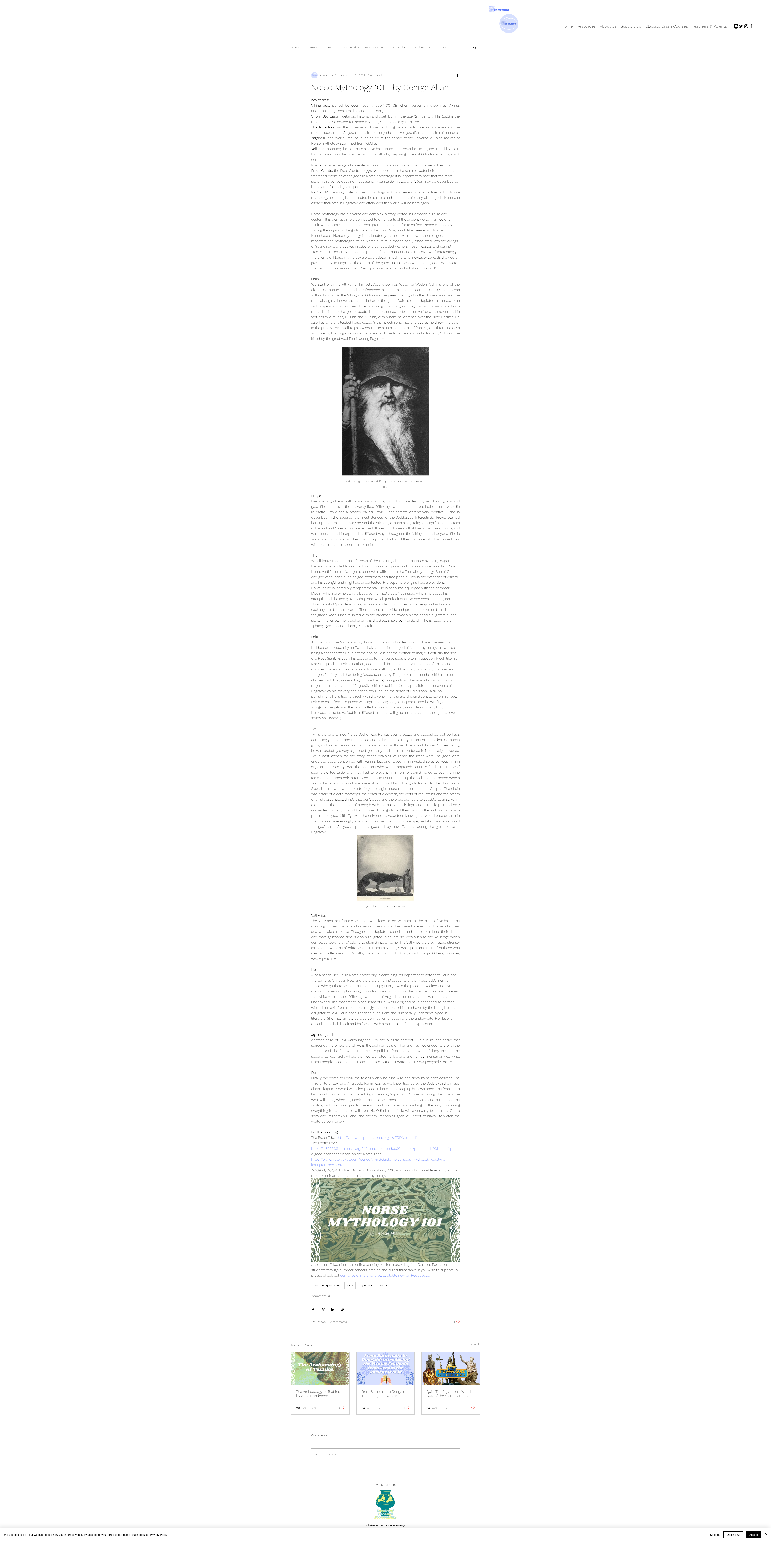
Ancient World (321, 1295)
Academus (385, 1484)
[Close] (766, 1534)
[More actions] (457, 75)
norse (383, 1285)
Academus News (424, 47)
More (446, 47)
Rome (331, 47)
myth (350, 1285)
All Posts (296, 47)
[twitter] (741, 26)
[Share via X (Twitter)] (323, 1309)
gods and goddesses (327, 1285)
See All (475, 1344)
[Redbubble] (736, 26)
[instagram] (746, 26)
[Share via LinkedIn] (333, 1309)
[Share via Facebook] (313, 1309)
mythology (366, 1285)
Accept (753, 1535)
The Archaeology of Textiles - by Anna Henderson (319, 1393)
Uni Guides (399, 47)
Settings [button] (715, 1535)
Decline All (733, 1535)
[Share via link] (343, 1309)
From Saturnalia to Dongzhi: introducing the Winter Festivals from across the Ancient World (383, 1393)
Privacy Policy (158, 1535)
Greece (314, 47)
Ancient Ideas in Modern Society (363, 47)
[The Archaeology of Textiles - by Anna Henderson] (320, 1368)
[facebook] (751, 26)
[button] (475, 47)
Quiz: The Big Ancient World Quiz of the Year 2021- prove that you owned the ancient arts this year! (448, 1393)
